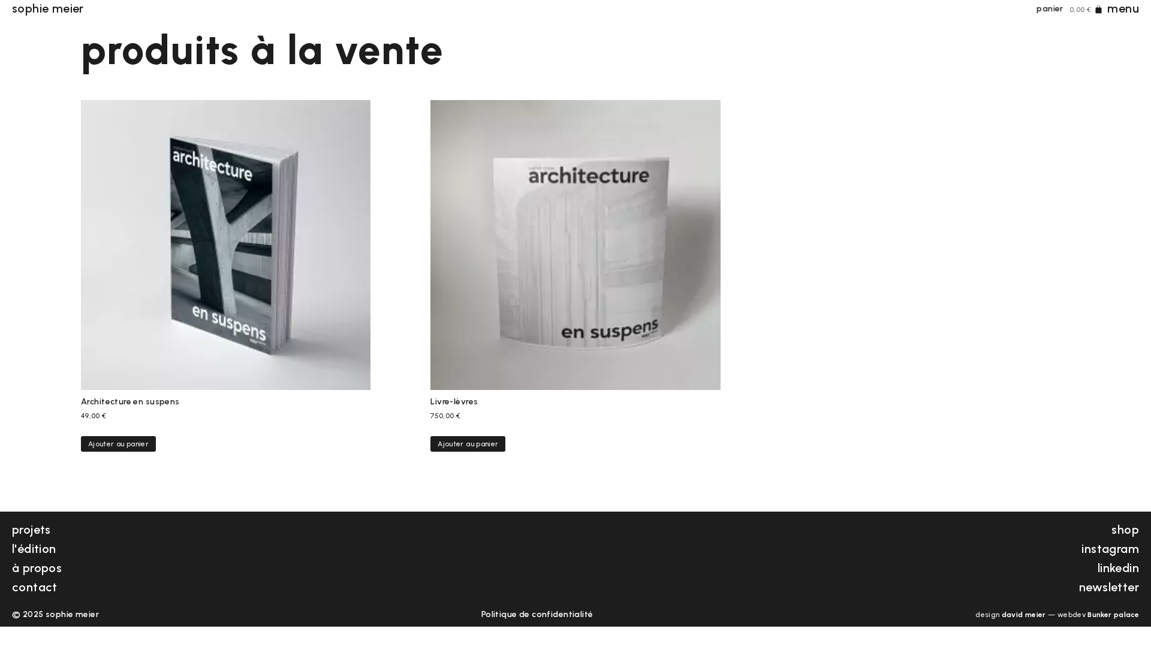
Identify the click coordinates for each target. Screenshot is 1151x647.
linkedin (1118, 568)
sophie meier (48, 8)
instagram (1110, 549)
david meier (1024, 614)
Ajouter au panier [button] (118, 444)
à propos (37, 568)
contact (35, 587)
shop (1125, 529)
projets (31, 529)
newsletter (1109, 587)
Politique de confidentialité (537, 614)
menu (1123, 8)
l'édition (34, 549)
